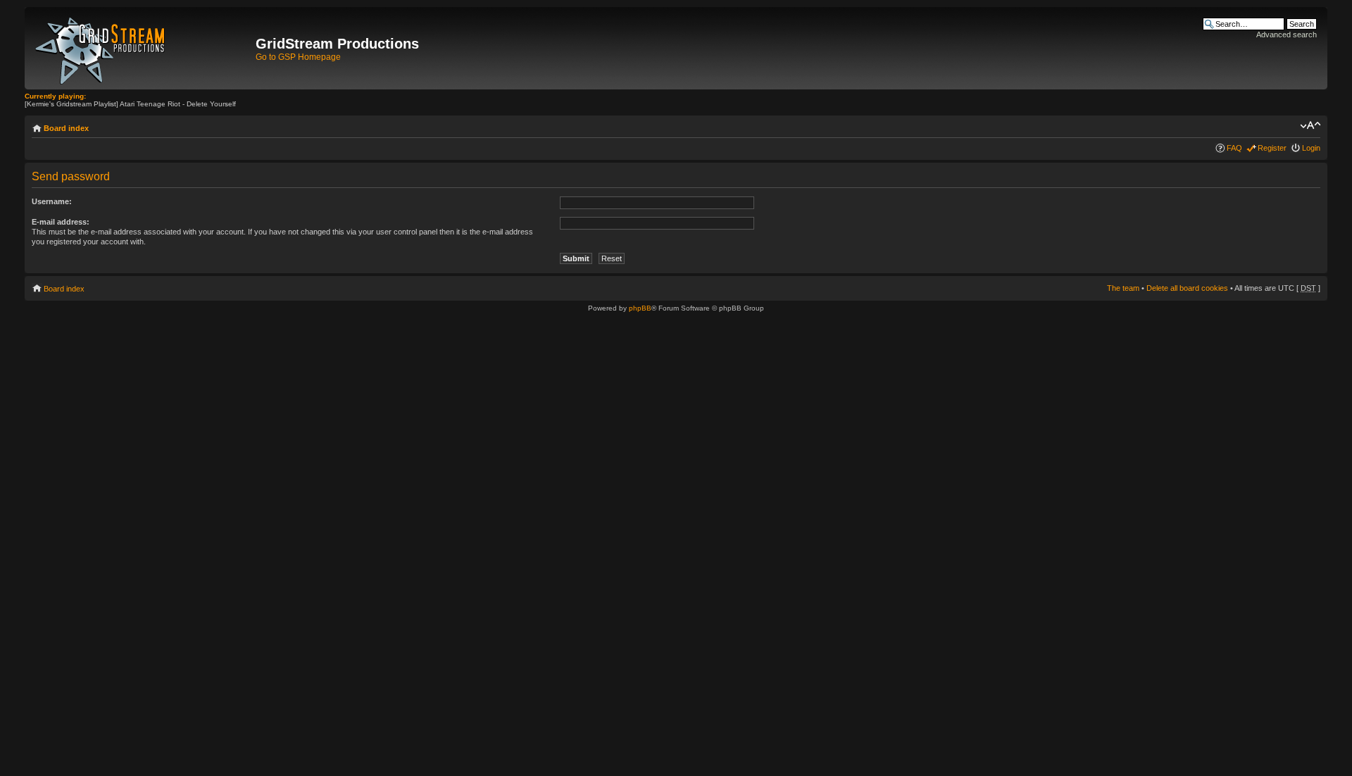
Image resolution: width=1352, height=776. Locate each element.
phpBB (640, 308)
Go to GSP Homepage (298, 57)
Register (1272, 148)
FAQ (1234, 148)
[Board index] (142, 48)
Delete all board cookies (1187, 288)
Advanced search (1286, 34)
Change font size (1310, 125)
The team (1123, 288)
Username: (52, 201)
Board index (66, 128)
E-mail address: (60, 222)
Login (1311, 148)
